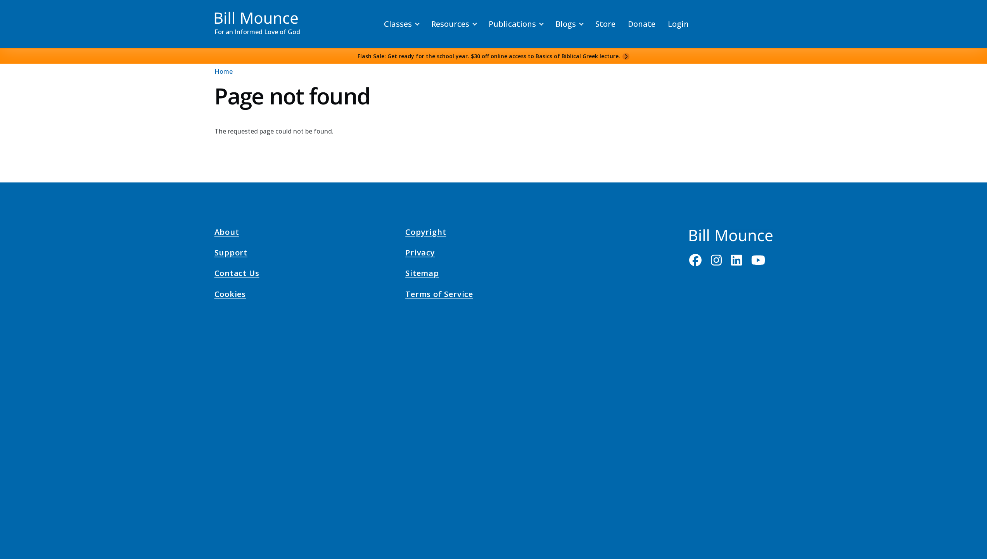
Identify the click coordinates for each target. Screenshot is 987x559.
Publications (512, 24)
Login (678, 24)
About (226, 233)
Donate (641, 24)
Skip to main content (20, 13)
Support (231, 254)
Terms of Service (439, 295)
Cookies (230, 295)
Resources (450, 24)
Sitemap (422, 274)
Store (605, 24)
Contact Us (236, 274)
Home (223, 71)
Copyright (425, 233)
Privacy (420, 254)
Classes (398, 24)
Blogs (565, 24)
